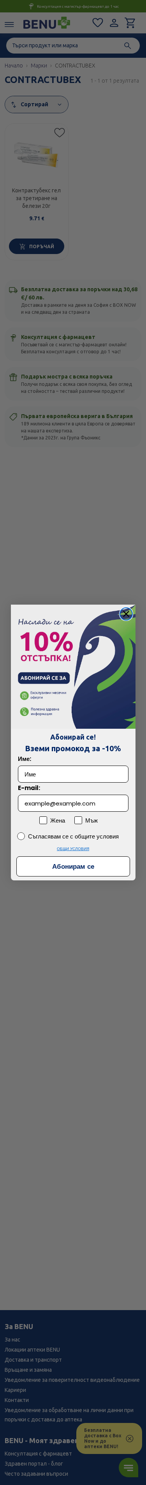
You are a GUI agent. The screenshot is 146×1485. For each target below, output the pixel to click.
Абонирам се (73, 866)
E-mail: (29, 788)
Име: (24, 759)
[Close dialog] (126, 614)
